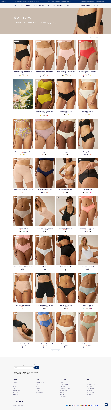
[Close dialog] (77, 193)
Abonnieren (66, 208)
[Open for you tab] (106, 404)
